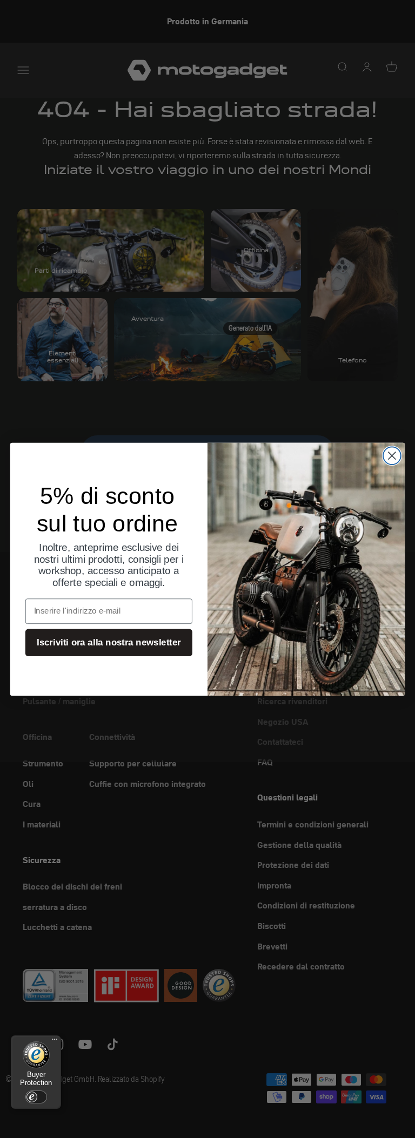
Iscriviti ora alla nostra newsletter (109, 642)
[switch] (36, 1096)
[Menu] (54, 1041)
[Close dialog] (392, 455)
